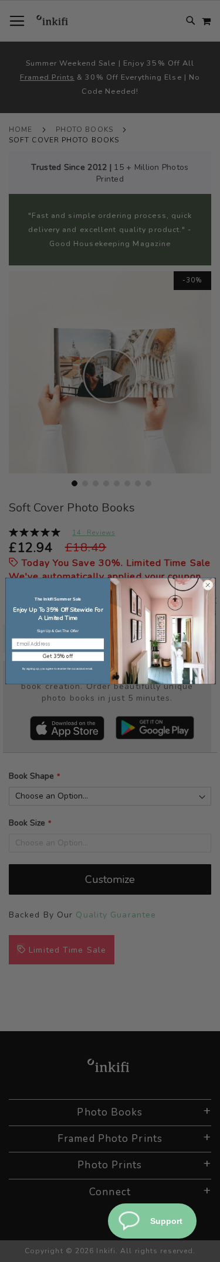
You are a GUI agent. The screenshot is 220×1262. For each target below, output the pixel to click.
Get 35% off (58, 656)
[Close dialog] (207, 585)
